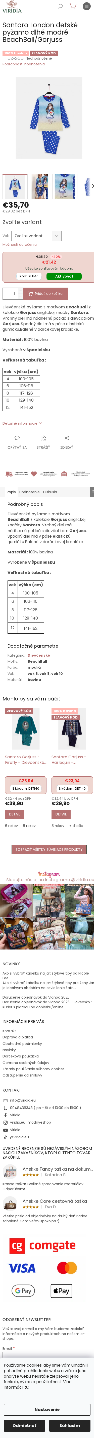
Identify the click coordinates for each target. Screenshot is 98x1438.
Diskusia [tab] (50, 492)
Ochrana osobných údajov (26, 1062)
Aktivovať (64, 276)
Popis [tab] (11, 492)
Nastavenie (47, 1409)
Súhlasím (70, 1425)
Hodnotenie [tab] (29, 492)
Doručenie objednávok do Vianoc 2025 (36, 997)
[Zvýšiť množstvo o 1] (20, 291)
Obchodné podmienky (22, 1043)
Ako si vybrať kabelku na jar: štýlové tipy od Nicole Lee (46, 976)
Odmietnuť (24, 1425)
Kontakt (9, 1030)
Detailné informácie (20, 423)
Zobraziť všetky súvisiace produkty (49, 849)
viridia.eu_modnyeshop (30, 1122)
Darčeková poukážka (21, 1056)
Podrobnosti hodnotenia (24, 64)
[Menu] (87, 6)
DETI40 (29, 276)
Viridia (15, 1115)
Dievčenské (39, 655)
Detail (14, 814)
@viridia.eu (19, 1137)
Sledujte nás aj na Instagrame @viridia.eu (50, 880)
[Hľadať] (60, 6)
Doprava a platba (18, 1037)
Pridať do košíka (49, 293)
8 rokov (29, 825)
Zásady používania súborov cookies (34, 1068)
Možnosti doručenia (20, 244)
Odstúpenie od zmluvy (22, 1075)
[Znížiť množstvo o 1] (20, 296)
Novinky (9, 1049)
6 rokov (11, 825)
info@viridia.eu (23, 1100)
